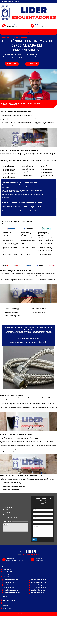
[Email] (32, 26)
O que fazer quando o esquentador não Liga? (11, 489)
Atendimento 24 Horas (12, 25)
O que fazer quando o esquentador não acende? (11, 482)
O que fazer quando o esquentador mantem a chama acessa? (14, 486)
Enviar (34, 539)
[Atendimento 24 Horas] (4, 26)
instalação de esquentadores (39, 402)
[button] (28, 32)
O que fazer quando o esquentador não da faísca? (12, 483)
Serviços (4, 596)
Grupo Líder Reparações (6, 566)
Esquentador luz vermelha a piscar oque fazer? (11, 487)
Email (36, 25)
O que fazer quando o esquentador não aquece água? (12, 485)
